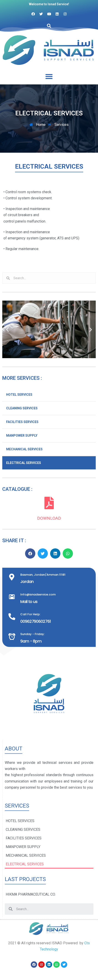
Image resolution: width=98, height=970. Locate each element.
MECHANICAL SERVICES (24, 449)
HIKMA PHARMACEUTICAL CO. (31, 894)
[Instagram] (41, 964)
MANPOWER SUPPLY (21, 435)
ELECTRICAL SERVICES (23, 463)
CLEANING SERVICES (22, 408)
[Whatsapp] (56, 964)
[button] (49, 76)
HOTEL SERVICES (19, 394)
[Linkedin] (49, 964)
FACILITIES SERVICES (22, 422)
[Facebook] (34, 964)
